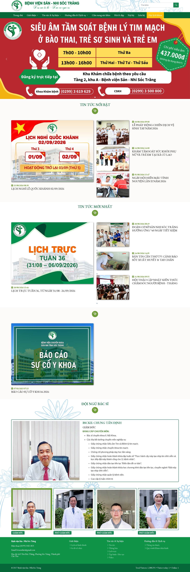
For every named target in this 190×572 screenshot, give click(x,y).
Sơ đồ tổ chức (76, 548)
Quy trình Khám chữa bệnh (157, 548)
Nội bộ (131, 15)
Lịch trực (112, 551)
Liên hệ (141, 15)
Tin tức (112, 545)
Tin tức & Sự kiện (115, 541)
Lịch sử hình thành (78, 545)
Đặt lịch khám (155, 15)
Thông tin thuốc (153, 545)
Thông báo (113, 548)
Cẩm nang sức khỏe (101, 15)
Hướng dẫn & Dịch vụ (154, 541)
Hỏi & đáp (119, 15)
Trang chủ (18, 15)
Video (111, 557)
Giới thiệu (73, 541)
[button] (183, 59)
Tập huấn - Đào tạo (116, 554)
